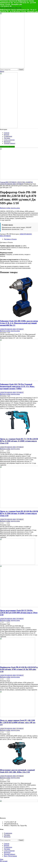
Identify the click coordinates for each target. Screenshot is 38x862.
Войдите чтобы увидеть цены (10, 208)
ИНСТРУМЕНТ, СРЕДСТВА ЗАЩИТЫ (19, 182)
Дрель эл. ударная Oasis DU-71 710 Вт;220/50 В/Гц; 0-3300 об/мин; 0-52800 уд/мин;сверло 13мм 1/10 (19, 441)
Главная (3, 182)
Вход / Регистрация (10, 856)
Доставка (7, 835)
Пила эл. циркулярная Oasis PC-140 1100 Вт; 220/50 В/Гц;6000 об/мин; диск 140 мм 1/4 (17, 722)
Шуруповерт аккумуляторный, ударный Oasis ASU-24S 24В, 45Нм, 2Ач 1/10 (17, 771)
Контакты (7, 836)
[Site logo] (12, 67)
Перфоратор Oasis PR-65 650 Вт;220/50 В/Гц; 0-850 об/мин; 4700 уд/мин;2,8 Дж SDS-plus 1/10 (19, 669)
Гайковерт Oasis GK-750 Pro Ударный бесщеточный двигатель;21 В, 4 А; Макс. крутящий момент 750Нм (17, 386)
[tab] (21, 239)
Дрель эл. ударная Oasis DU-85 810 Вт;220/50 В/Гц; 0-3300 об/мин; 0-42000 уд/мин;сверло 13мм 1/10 (19, 513)
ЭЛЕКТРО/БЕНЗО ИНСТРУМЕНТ (12, 184)
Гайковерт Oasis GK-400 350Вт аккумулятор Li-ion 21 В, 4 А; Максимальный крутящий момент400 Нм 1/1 (19, 323)
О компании (8, 833)
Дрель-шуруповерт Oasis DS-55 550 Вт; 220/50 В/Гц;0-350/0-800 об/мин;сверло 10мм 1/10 (18, 612)
